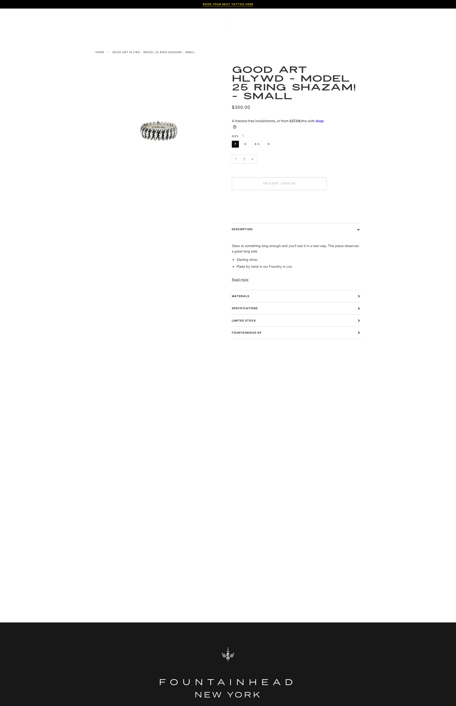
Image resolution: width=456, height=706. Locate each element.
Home (99, 52)
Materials (240, 296)
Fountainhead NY (247, 332)
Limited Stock (244, 320)
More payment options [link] (249, 212)
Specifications (245, 308)
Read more (240, 279)
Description (242, 229)
